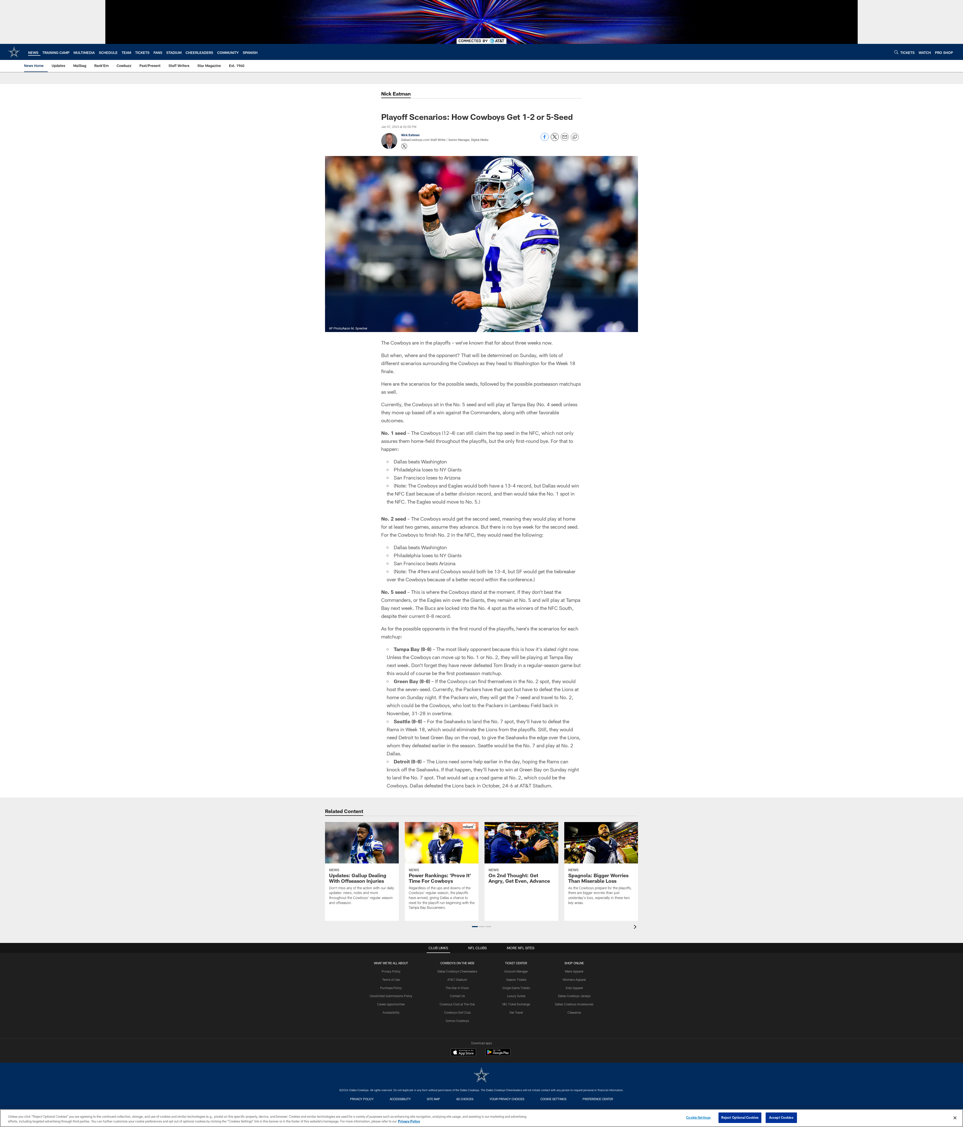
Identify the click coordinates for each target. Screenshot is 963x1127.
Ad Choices (464, 1099)
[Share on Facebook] (545, 139)
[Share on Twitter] (555, 139)
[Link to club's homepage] (14, 52)
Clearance (574, 1012)
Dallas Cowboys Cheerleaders (457, 971)
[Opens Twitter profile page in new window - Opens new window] (404, 146)
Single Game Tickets (516, 988)
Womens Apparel (574, 979)
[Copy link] (575, 137)
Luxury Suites (516, 996)
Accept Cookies (781, 1117)
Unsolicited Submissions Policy (391, 996)
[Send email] (565, 139)
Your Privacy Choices (507, 1099)
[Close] (954, 1117)
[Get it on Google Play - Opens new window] (498, 1055)
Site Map (433, 1099)
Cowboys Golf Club (457, 1012)
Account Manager (516, 971)
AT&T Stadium (457, 979)
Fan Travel (516, 1012)
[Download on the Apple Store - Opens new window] (463, 1053)
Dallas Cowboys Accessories (574, 1004)
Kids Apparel (574, 988)
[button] (474, 926)
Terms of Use (391, 979)
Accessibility (391, 1012)
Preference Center (598, 1099)
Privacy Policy (391, 971)
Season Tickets (516, 979)
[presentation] (636, 927)
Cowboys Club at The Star (457, 1004)
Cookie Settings (553, 1099)
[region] (481, 1118)
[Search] (896, 52)
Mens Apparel (574, 971)
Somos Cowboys (457, 1020)
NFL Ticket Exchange (516, 1004)
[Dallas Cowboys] (481, 1075)
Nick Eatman (396, 94)
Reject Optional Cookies (740, 1117)
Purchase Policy (391, 988)
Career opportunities (391, 1004)
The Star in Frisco (457, 988)
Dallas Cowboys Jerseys (574, 996)
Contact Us (457, 996)
